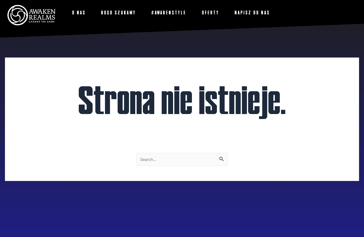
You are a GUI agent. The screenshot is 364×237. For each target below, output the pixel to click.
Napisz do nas (252, 12)
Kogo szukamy (118, 12)
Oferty (210, 12)
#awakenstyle (168, 12)
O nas (79, 12)
